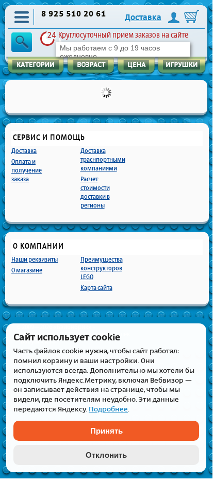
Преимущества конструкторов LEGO (101, 268)
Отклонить (106, 455)
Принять (106, 430)
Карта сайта (96, 287)
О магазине (26, 270)
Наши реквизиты (34, 259)
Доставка (143, 17)
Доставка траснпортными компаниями (102, 159)
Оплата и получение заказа (26, 170)
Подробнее (108, 409)
